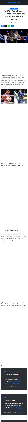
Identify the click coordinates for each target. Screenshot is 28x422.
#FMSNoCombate (15, 381)
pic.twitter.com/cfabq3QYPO (13, 409)
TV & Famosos (14, 8)
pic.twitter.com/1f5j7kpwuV (12, 383)
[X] (5, 26)
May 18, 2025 (19, 386)
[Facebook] (2, 26)
